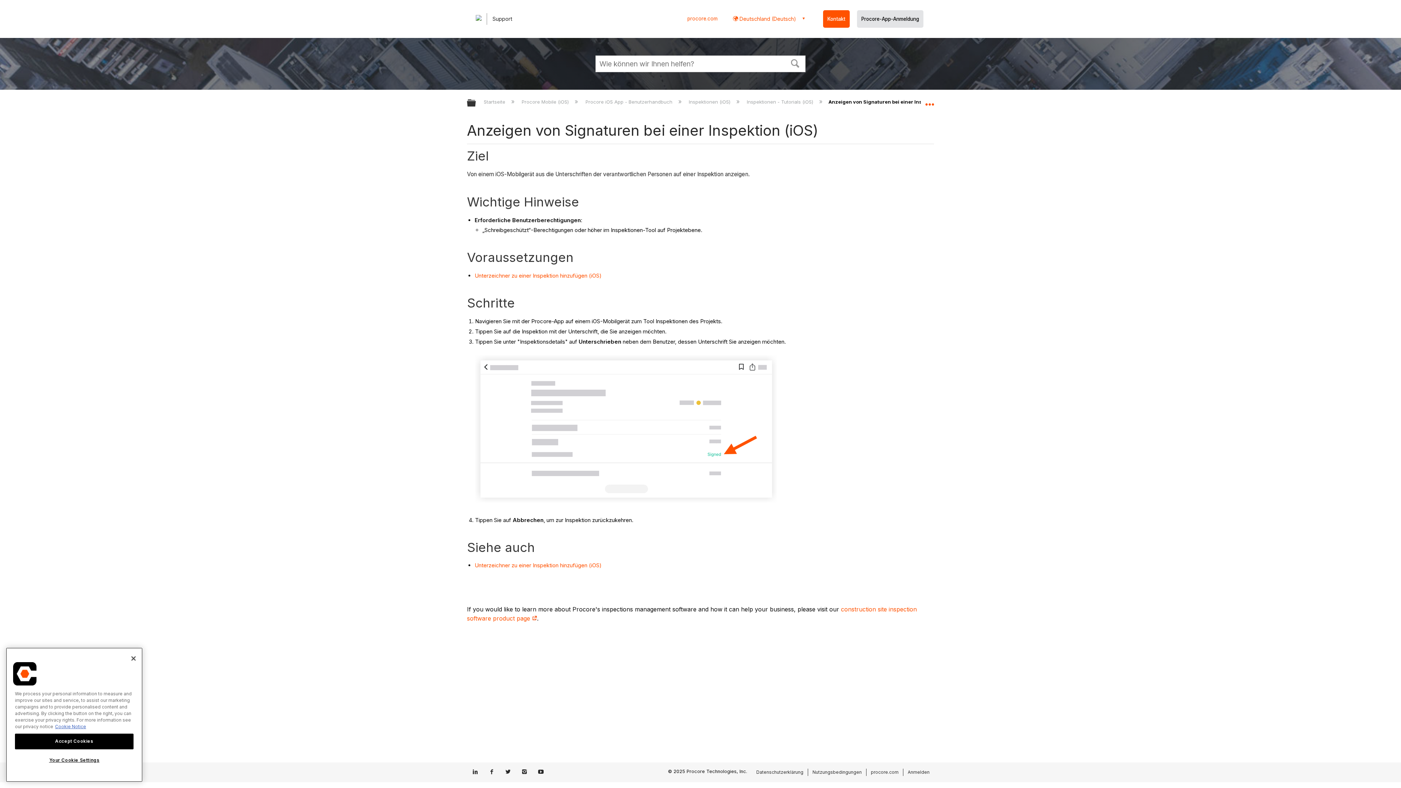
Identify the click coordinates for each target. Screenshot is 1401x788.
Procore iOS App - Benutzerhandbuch (630, 102)
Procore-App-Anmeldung (890, 19)
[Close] (134, 658)
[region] (74, 715)
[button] (795, 63)
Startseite (495, 102)
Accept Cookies (74, 741)
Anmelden (919, 772)
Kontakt (836, 19)
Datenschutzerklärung (779, 772)
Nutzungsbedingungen (837, 772)
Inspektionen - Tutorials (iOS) (781, 102)
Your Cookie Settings (74, 760)
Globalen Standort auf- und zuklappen (929, 101)
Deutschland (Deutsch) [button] (767, 19)
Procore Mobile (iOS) (546, 102)
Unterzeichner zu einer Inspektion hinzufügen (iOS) (538, 275)
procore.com (702, 19)
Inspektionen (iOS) (710, 102)
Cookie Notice (70, 726)
